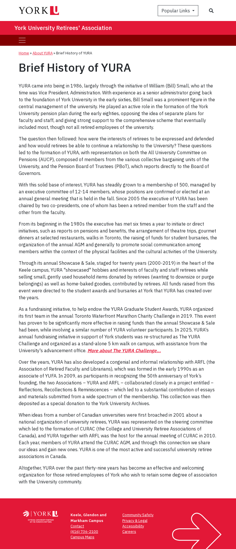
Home (24, 53)
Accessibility (133, 526)
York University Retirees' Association (63, 28)
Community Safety (137, 514)
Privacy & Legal (134, 520)
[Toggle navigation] (22, 40)
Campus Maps (82, 537)
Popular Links (176, 11)
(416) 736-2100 (84, 531)
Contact (77, 526)
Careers (129, 531)
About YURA (43, 53)
